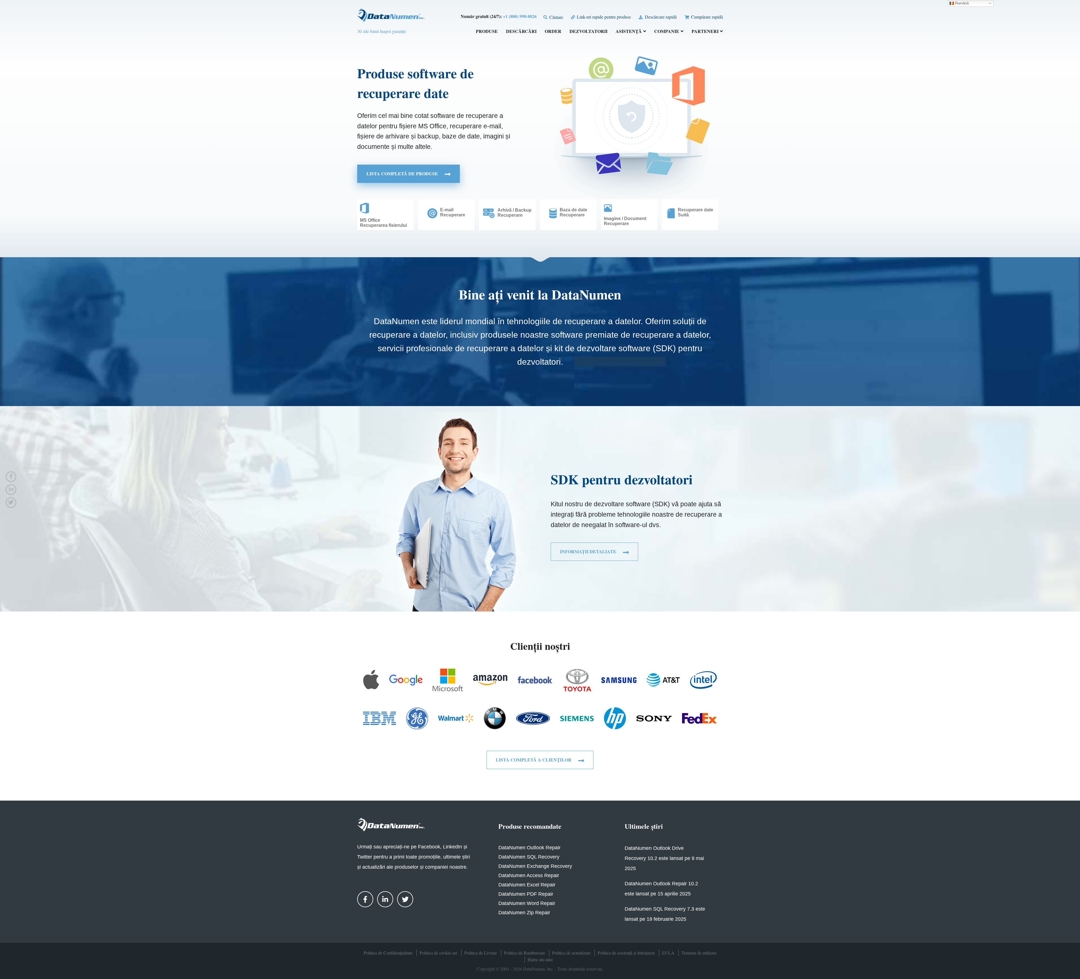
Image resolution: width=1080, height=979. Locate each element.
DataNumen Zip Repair (524, 912)
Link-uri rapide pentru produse (603, 17)
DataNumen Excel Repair (526, 885)
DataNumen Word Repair (526, 903)
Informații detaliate (588, 551)
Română (961, 3)
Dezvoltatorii (589, 31)
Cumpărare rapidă (706, 17)
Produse (487, 31)
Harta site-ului (540, 959)
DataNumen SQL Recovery (528, 857)
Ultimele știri (644, 826)
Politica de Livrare (480, 953)
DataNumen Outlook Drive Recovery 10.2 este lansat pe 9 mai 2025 (664, 858)
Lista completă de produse (402, 173)
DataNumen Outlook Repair (529, 847)
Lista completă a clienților (534, 759)
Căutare (555, 17)
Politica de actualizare (571, 953)
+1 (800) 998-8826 (520, 16)
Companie (666, 31)
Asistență (629, 31)
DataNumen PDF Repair (525, 894)
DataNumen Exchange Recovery (535, 866)
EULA (668, 953)
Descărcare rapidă (660, 17)
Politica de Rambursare (524, 953)
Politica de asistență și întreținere (626, 953)
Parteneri (705, 31)
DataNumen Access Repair (528, 875)
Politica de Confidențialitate (388, 953)
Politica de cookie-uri (438, 953)
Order (553, 31)
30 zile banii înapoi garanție (381, 31)
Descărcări (521, 31)
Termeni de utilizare (699, 953)
